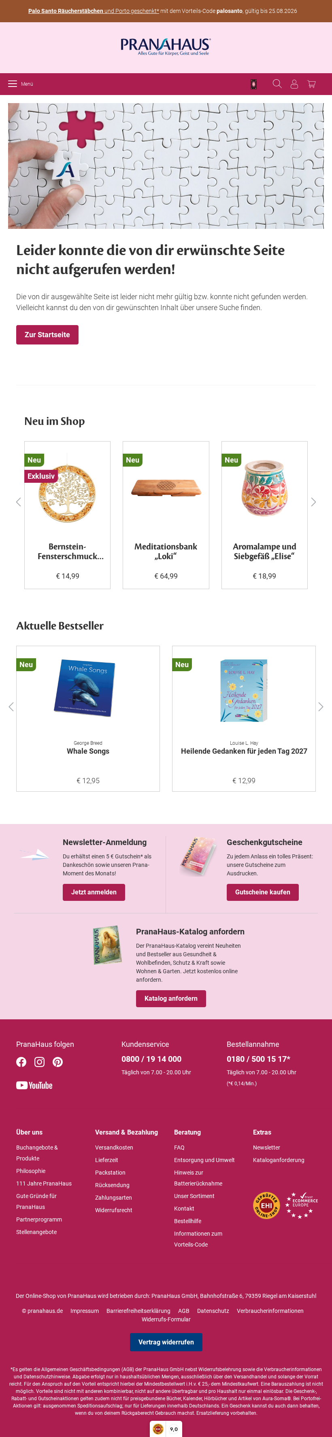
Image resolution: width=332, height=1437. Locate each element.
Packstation (110, 1172)
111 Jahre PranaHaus (44, 1183)
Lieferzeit (106, 1160)
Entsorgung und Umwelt (204, 1160)
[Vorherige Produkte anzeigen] (18, 501)
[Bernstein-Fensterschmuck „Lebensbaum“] (67, 488)
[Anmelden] (294, 84)
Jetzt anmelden (94, 892)
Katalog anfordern (171, 998)
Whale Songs (88, 751)
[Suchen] (277, 84)
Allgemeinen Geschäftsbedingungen (80, 1369)
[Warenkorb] (311, 84)
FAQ (179, 1147)
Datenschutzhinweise (46, 1377)
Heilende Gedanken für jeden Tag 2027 (244, 751)
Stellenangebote (36, 1232)
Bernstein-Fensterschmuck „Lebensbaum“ (67, 552)
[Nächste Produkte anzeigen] (314, 501)
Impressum (84, 1311)
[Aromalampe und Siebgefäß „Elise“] (264, 488)
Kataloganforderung (278, 1160)
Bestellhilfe (187, 1221)
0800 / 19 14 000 (151, 1059)
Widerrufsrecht (113, 1210)
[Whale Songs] (88, 693)
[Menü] (14, 84)
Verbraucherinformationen (270, 1311)
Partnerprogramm (39, 1219)
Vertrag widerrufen (166, 1342)
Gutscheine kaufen (262, 892)
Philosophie (30, 1171)
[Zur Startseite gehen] (166, 44)
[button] (11, 705)
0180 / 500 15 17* (258, 1059)
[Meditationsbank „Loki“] (166, 488)
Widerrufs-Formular (166, 1319)
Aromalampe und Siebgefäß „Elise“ (264, 552)
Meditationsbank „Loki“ (165, 552)
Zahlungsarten (113, 1197)
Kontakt (184, 1208)
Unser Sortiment (194, 1196)
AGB (183, 1311)
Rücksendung (112, 1185)
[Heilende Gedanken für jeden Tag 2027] (244, 693)
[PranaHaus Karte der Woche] (254, 84)
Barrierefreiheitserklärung (138, 1311)
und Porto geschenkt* (93, 11)
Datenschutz (213, 1311)
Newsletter (266, 1147)
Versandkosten (114, 1147)
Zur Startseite (47, 334)
